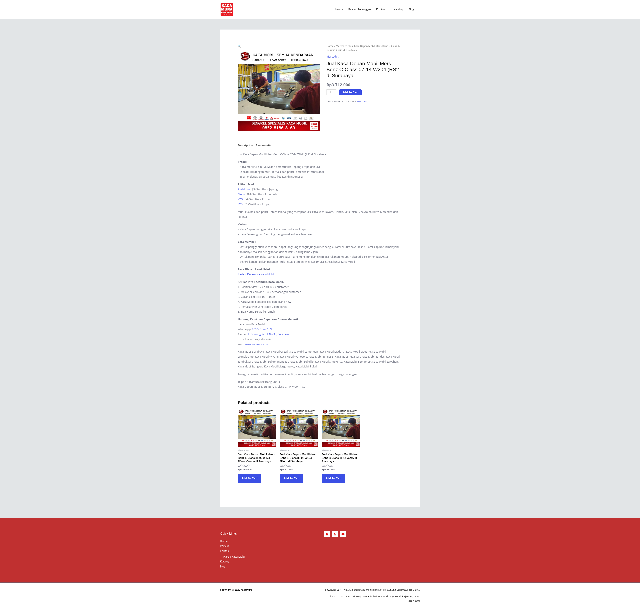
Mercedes (341, 46)
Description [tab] (245, 145)
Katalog (398, 9)
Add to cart (350, 92)
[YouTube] (343, 534)
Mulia (241, 194)
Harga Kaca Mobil (234, 556)
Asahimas (244, 189)
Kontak (380, 9)
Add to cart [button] (250, 478)
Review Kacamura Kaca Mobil (256, 274)
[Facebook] (335, 534)
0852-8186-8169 (262, 329)
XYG (240, 199)
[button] (239, 46)
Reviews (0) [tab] (263, 145)
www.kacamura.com (257, 344)
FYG (240, 204)
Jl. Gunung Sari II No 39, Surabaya (269, 334)
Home (339, 9)
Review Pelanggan (359, 9)
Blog (411, 9)
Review (224, 546)
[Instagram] (327, 534)
